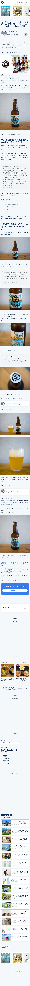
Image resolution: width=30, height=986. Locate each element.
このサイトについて (17, 969)
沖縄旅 (5, 756)
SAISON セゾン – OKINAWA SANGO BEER (11, 282)
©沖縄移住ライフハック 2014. (23, 975)
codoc (27, 595)
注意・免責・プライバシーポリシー (21, 971)
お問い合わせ (25, 969)
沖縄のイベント (7, 760)
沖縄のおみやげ (7, 763)
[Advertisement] (15, 638)
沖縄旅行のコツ (7, 758)
